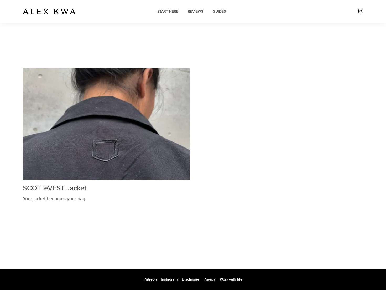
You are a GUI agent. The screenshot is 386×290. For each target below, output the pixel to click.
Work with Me (231, 279)
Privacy (210, 279)
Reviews (195, 11)
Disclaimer (190, 279)
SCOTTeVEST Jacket (54, 188)
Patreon (150, 279)
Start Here (167, 11)
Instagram (169, 279)
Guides (219, 11)
